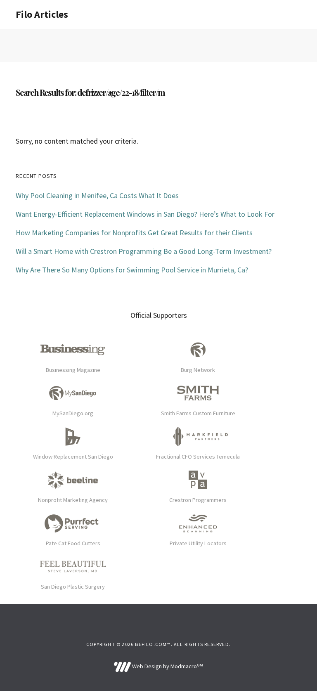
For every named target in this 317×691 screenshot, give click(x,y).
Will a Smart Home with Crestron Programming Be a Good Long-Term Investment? (144, 251)
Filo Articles (42, 14)
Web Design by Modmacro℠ (167, 666)
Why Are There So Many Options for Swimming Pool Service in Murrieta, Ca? (132, 270)
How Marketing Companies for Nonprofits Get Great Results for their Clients (134, 232)
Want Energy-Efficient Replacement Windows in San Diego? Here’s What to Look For (145, 214)
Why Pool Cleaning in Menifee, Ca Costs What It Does (97, 195)
